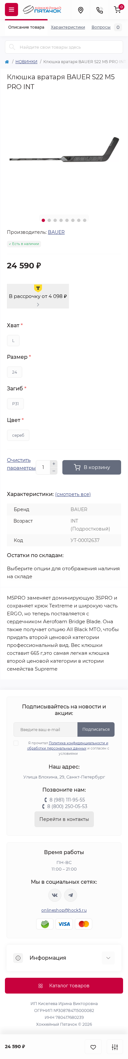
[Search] (12, 47)
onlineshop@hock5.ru (64, 910)
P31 (15, 403)
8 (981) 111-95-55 (67, 800)
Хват (15, 325)
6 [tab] (73, 220)
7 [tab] (78, 220)
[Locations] (80, 9)
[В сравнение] (115, 1046)
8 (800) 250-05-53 (67, 806)
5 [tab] (67, 220)
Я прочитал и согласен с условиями (68, 748)
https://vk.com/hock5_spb (54, 895)
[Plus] (53, 463)
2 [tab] (49, 220)
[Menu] (11, 9)
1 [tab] (43, 220)
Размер (19, 357)
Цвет (15, 420)
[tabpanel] (64, 152)
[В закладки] (93, 1046)
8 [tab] (84, 220)
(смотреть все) (73, 494)
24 (14, 372)
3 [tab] (55, 220)
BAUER (56, 232)
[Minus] (53, 471)
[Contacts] (99, 9)
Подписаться (96, 729)
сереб (18, 435)
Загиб (16, 388)
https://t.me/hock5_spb (70, 895)
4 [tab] (61, 220)
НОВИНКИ (26, 61)
